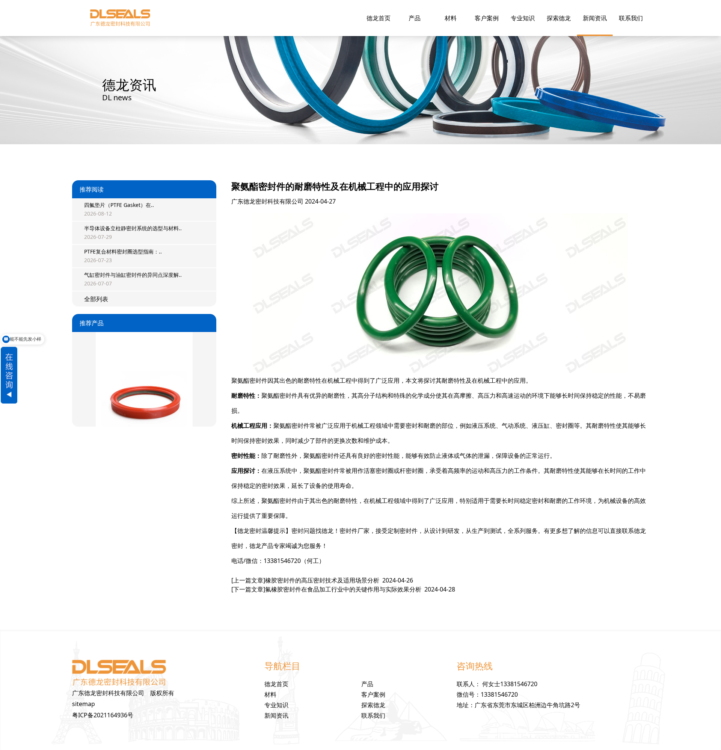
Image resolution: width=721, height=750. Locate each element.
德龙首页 (379, 18)
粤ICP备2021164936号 (102, 715)
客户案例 (487, 18)
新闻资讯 (595, 18)
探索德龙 (559, 18)
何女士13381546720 (509, 684)
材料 (451, 18)
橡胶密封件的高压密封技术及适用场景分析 (322, 580)
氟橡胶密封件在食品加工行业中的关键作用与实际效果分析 (343, 589)
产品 (415, 18)
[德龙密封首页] (120, 18)
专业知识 (523, 18)
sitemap (83, 704)
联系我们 (631, 18)
